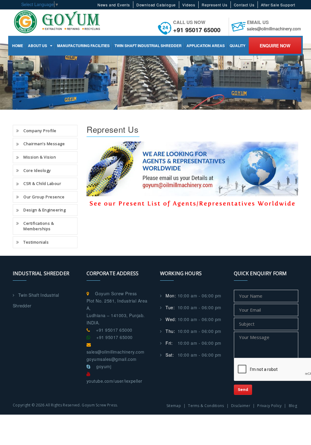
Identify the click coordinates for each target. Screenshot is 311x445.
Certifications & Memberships (38, 226)
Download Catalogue (156, 4)
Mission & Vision (39, 157)
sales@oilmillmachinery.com (274, 29)
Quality (237, 45)
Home (17, 45)
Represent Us (214, 4)
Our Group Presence (43, 197)
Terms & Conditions (206, 405)
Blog (293, 405)
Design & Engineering (44, 210)
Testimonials (36, 242)
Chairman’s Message (44, 143)
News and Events (113, 4)
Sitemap (173, 405)
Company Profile (39, 130)
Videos (188, 4)
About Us (37, 45)
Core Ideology (37, 170)
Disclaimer (240, 405)
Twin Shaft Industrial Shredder (148, 45)
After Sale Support (278, 4)
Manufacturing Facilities (83, 45)
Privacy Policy (269, 405)
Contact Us (244, 4)
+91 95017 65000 (196, 29)
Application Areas (205, 45)
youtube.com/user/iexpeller (114, 381)
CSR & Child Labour (42, 183)
